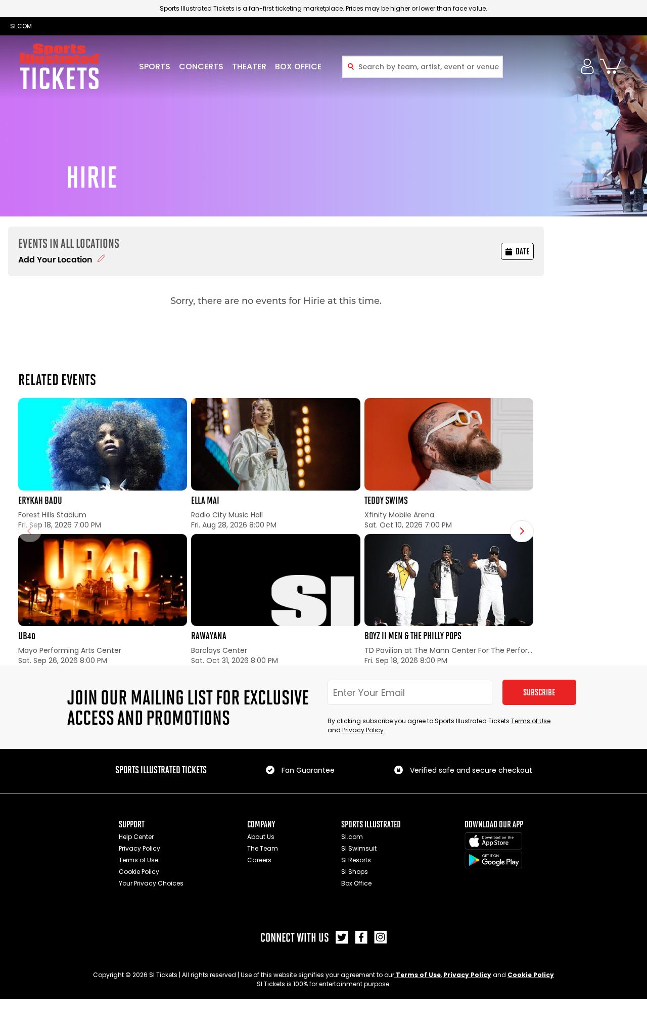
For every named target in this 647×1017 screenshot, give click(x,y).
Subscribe (539, 692)
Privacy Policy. (363, 730)
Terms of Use (530, 721)
